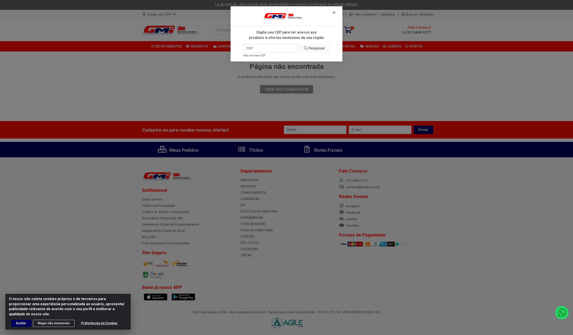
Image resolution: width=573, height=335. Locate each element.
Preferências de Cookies (99, 323)
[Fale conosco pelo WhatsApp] (562, 312)
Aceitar (21, 323)
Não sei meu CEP (254, 55)
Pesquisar (316, 48)
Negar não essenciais (54, 323)
